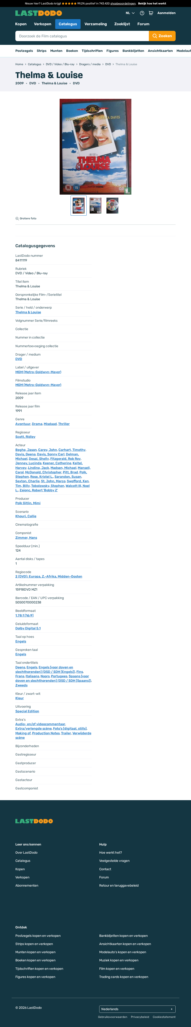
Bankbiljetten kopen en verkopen (123, 936)
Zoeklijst (122, 24)
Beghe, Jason (26, 450)
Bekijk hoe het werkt (152, 3)
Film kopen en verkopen (116, 969)
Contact (105, 869)
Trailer (66, 733)
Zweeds (21, 685)
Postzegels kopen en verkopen (38, 936)
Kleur (19, 698)
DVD (76, 83)
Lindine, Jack (38, 468)
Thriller (64, 424)
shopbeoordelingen (123, 3)
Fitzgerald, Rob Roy (65, 459)
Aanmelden (166, 13)
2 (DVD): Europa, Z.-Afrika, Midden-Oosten (48, 576)
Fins (79, 672)
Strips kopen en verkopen (34, 944)
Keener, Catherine (57, 463)
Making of (23, 733)
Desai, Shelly (39, 459)
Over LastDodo (26, 853)
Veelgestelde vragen (114, 861)
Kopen (21, 24)
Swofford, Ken (78, 481)
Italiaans (32, 676)
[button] (151, 13)
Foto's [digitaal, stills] (70, 729)
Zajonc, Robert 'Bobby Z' (39, 490)
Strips (42, 51)
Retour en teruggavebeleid (119, 886)
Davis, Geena (25, 454)
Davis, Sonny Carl (51, 454)
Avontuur (23, 424)
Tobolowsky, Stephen (47, 486)
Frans (19, 676)
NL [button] (128, 13)
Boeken (72, 51)
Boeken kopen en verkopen (35, 960)
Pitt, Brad (70, 472)
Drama (37, 424)
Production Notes (46, 733)
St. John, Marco (53, 481)
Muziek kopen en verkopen (118, 960)
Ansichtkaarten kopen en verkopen (125, 944)
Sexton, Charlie (27, 481)
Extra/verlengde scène (33, 729)
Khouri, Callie (25, 516)
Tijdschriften (92, 51)
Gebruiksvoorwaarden (112, 1017)
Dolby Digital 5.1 (28, 628)
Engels (20, 641)
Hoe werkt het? (110, 853)
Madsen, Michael (63, 468)
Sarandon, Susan (68, 477)
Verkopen (42, 24)
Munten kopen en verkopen (35, 952)
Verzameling (96, 24)
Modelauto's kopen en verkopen (122, 952)
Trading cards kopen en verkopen (123, 977)
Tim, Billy (22, 486)
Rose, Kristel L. (41, 477)
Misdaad (50, 424)
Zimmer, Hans (26, 538)
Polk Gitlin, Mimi (28, 503)
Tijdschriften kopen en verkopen (39, 969)
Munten (56, 51)
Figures (112, 51)
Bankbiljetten (133, 51)
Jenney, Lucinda (28, 463)
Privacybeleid (140, 1017)
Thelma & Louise (54, 83)
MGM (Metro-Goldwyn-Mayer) (38, 372)
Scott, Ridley (25, 437)
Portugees (59, 676)
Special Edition (27, 711)
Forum (143, 24)
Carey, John (47, 450)
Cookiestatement (164, 1017)
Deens (20, 667)
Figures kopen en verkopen (35, 977)
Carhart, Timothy (71, 450)
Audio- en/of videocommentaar (40, 724)
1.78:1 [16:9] (24, 615)
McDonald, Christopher (43, 472)
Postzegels (24, 51)
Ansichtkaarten (160, 51)
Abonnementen (26, 886)
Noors (45, 676)
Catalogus (68, 24)
